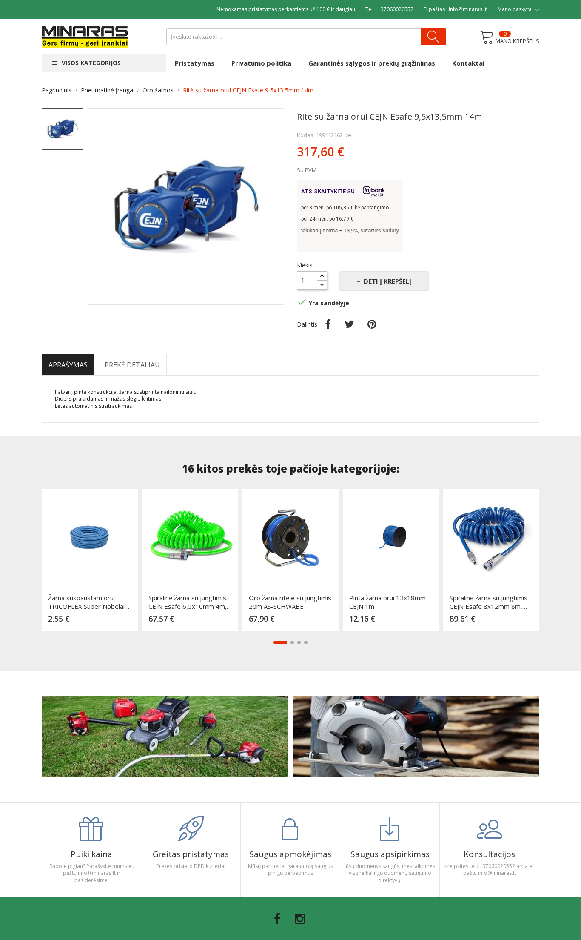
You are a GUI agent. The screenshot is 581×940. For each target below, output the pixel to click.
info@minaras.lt (468, 9)
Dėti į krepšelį (387, 281)
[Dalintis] (328, 324)
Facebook (277, 918)
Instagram (299, 918)
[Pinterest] (372, 324)
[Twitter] (349, 324)
